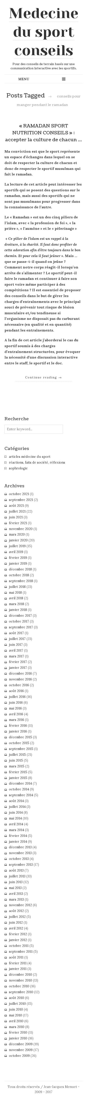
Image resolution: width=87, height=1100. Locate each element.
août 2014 (16, 801)
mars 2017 (16, 656)
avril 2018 (16, 598)
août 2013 (16, 870)
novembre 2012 (20, 905)
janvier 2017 (18, 668)
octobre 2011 (19, 946)
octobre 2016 (19, 685)
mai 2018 (15, 593)
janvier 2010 (18, 1038)
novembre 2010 (20, 980)
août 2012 (16, 911)
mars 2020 (17, 534)
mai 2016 (15, 708)
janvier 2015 (18, 778)
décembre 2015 (20, 737)
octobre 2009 (19, 1056)
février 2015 (18, 772)
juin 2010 (16, 1009)
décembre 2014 (20, 783)
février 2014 (18, 836)
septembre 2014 (21, 795)
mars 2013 (16, 899)
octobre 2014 (19, 789)
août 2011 (16, 957)
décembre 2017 (20, 616)
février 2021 (18, 523)
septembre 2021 (21, 500)
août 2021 (16, 506)
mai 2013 (15, 888)
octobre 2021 (19, 494)
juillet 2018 (17, 587)
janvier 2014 (18, 842)
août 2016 (16, 691)
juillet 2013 (17, 876)
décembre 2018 (20, 569)
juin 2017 (16, 645)
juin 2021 (16, 517)
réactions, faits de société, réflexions (37, 462)
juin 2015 (16, 760)
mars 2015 (16, 766)
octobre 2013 (19, 859)
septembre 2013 (21, 865)
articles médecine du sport (29, 457)
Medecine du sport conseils (43, 32)
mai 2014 (15, 818)
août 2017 (16, 633)
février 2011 (18, 963)
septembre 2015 (21, 749)
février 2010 (18, 1032)
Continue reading (43, 377)
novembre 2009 (21, 1050)
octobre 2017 (19, 621)
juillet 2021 (17, 511)
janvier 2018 (18, 610)
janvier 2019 (18, 564)
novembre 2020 (21, 529)
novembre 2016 (20, 679)
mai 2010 (15, 1015)
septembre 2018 (21, 581)
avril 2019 (16, 552)
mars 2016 (16, 720)
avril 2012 (16, 928)
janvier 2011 (18, 969)
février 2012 (18, 934)
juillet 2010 (17, 1004)
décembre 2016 (20, 673)
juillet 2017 (17, 639)
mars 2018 (16, 604)
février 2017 (18, 662)
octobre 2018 (19, 575)
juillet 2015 (17, 755)
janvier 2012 (18, 940)
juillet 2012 (17, 917)
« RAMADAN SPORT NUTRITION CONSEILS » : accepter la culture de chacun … (43, 133)
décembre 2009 (21, 1044)
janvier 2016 (18, 731)
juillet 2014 (17, 807)
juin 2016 (16, 703)
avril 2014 (16, 824)
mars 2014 (16, 830)
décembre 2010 (20, 975)
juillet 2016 (17, 697)
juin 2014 (16, 813)
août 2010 (16, 998)
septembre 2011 (21, 952)
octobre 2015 (19, 743)
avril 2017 (16, 650)
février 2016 (18, 726)
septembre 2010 (21, 992)
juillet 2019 (17, 546)
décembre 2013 (20, 847)
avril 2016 (16, 714)
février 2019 (18, 558)
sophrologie (18, 468)
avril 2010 (16, 1021)
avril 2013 (16, 894)
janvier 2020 (18, 540)
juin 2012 (16, 923)
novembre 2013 (20, 853)
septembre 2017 (21, 627)
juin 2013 (16, 882)
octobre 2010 (19, 986)
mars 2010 (16, 1027)
